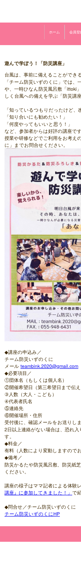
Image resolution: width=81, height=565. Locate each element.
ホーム (54, 32)
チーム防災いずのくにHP (32, 513)
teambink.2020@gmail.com (49, 365)
